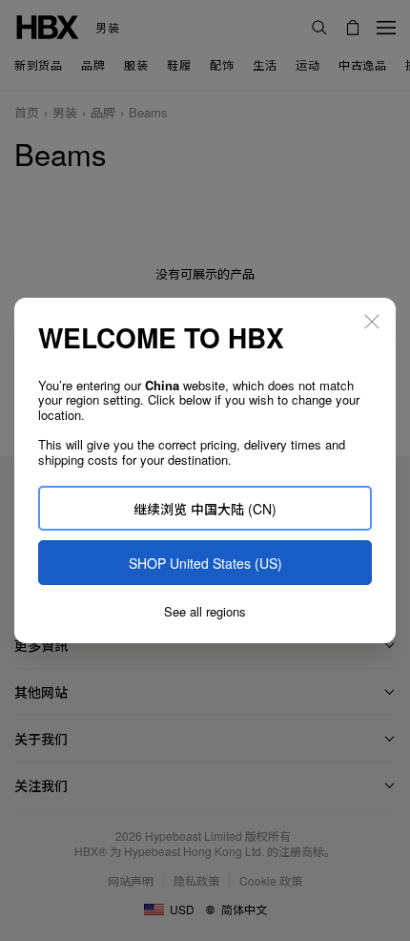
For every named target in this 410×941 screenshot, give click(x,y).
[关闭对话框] (372, 321)
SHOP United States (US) (205, 563)
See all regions (205, 611)
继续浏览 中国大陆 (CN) (205, 508)
